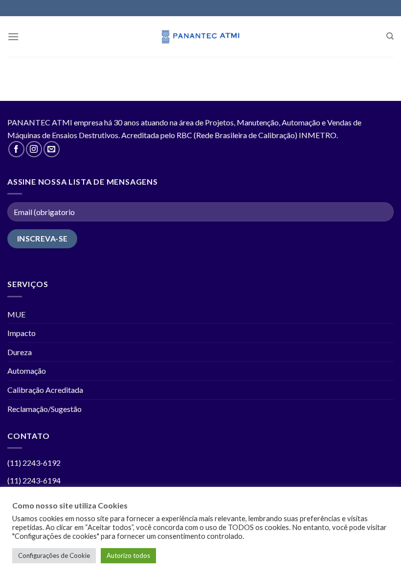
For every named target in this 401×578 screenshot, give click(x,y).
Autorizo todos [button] (128, 555)
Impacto (21, 332)
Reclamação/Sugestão (44, 408)
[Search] (390, 36)
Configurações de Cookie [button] (54, 555)
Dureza (19, 352)
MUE (16, 314)
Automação (26, 370)
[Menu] (13, 36)
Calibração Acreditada (45, 389)
